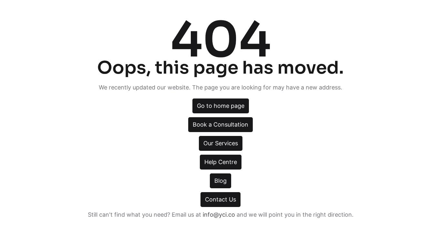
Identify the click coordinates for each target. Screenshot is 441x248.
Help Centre (220, 162)
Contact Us (220, 199)
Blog (220, 180)
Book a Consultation (220, 124)
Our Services (220, 143)
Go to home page (220, 105)
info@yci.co (219, 214)
